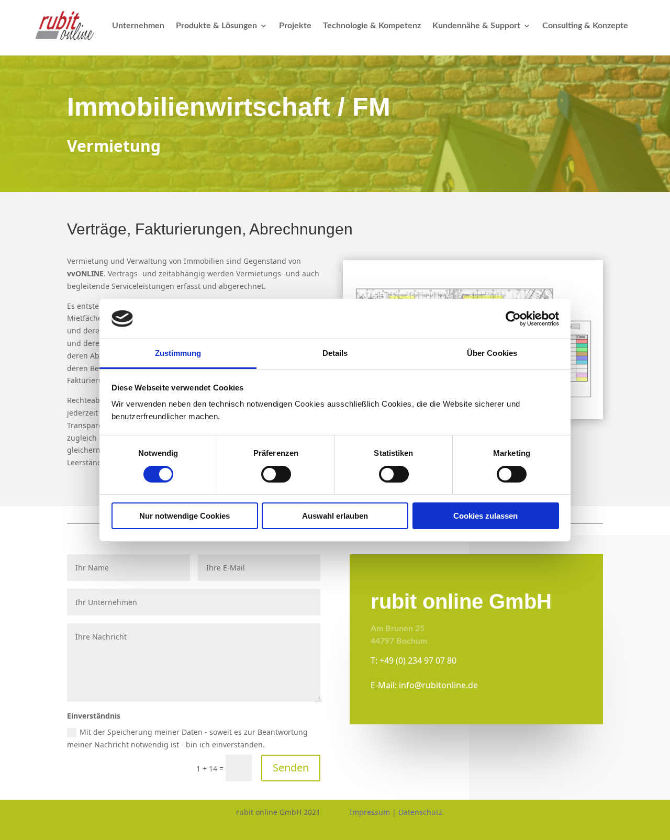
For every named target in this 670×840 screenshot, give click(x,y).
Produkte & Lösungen (216, 25)
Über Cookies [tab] (492, 353)
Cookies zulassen (485, 515)
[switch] (276, 474)
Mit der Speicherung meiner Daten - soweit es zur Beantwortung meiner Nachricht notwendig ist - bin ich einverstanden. (187, 738)
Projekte (295, 25)
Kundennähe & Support (476, 25)
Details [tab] (335, 353)
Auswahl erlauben (335, 515)
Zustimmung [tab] (178, 353)
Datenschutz (420, 812)
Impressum (370, 812)
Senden (291, 767)
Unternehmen (138, 25)
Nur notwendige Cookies (184, 515)
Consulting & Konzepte (585, 25)
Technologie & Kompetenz (372, 25)
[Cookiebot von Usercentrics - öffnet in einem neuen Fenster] (513, 319)
